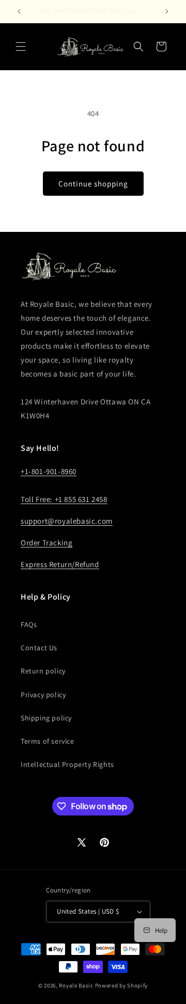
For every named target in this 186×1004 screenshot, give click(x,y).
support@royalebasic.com (67, 521)
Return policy (43, 671)
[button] (20, 46)
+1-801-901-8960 (48, 471)
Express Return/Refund (60, 564)
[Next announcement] (167, 11)
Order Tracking (46, 542)
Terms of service (47, 741)
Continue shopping (93, 184)
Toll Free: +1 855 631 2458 (64, 499)
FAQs (29, 624)
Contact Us (39, 647)
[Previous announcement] (19, 11)
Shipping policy (46, 718)
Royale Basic (76, 985)
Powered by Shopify (121, 985)
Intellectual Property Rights (67, 764)
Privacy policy (43, 694)
